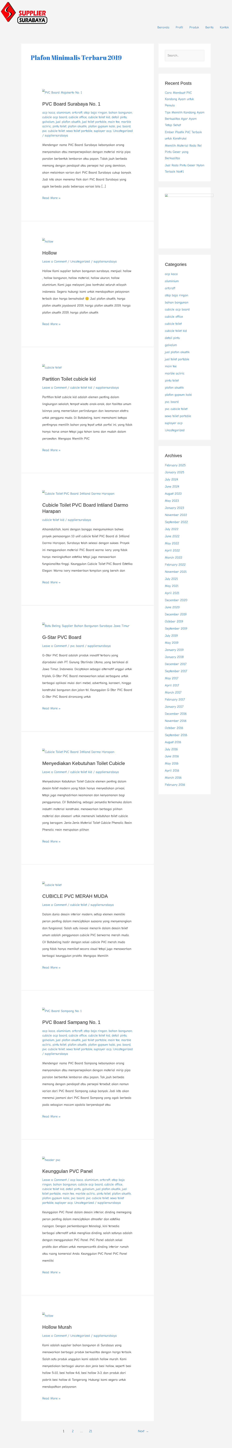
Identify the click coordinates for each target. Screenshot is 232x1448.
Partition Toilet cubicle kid (69, 379)
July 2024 (171, 479)
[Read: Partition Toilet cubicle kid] (52, 367)
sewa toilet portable (79, 131)
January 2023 (174, 508)
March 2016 (173, 777)
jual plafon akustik (68, 122)
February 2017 (175, 699)
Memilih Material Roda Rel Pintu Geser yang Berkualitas (183, 152)
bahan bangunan (120, 112)
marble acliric (85, 1193)
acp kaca (48, 112)
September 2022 (176, 522)
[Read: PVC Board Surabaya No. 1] (62, 92)
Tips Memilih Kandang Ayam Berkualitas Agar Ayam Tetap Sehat (184, 119)
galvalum (48, 122)
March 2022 (173, 557)
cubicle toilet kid (99, 117)
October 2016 (174, 728)
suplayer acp (102, 131)
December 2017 (175, 664)
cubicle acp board (54, 117)
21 (90, 1431)
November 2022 (176, 515)
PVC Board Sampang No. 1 (71, 1022)
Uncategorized (123, 131)
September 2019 (176, 628)
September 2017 (176, 671)
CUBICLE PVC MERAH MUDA (75, 896)
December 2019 (176, 614)
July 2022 (171, 529)
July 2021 (171, 579)
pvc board (124, 126)
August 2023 (173, 493)
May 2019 (171, 643)
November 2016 (175, 721)
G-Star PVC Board (61, 637)
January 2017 (174, 706)
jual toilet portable (94, 122)
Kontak (224, 27)
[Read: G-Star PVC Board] (85, 626)
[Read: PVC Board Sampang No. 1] (62, 1011)
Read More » (51, 197)
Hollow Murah (57, 1327)
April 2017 (172, 685)
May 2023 (172, 501)
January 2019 (174, 650)
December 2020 (176, 600)
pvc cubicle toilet (53, 131)
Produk (194, 27)
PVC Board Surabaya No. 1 (71, 104)
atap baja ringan (95, 112)
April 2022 (172, 550)
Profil (179, 27)
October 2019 (174, 621)
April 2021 (172, 593)
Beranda (163, 27)
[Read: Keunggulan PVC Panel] (51, 1159)
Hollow (49, 252)
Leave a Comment (54, 261)
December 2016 (176, 714)
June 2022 (172, 536)
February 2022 (175, 564)
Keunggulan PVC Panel (67, 1171)
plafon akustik (77, 126)
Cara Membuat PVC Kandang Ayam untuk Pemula (179, 99)
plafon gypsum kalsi (101, 126)
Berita (209, 27)
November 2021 (176, 572)
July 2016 (171, 749)
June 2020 (172, 607)
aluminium (63, 112)
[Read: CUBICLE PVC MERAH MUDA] (52, 884)
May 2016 (171, 763)
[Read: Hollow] (47, 241)
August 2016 (173, 742)
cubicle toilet (78, 905)
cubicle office (78, 117)
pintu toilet (59, 126)
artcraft (77, 112)
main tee (114, 122)
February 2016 (175, 785)
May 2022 (172, 543)
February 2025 (175, 465)
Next (143, 1431)
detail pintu (119, 117)
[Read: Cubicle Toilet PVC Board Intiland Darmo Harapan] (78, 493)
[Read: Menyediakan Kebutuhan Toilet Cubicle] (78, 752)
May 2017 (171, 678)
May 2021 (171, 586)
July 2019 (171, 635)
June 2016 (172, 756)
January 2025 (174, 472)
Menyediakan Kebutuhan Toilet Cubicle (83, 763)
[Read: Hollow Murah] (47, 1315)
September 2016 (176, 735)
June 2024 (172, 486)
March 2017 (173, 692)
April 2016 (172, 770)
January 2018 (174, 657)
